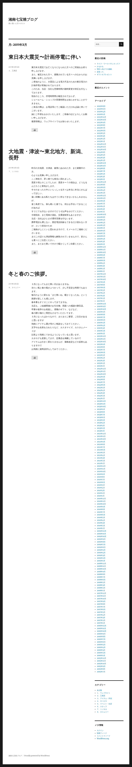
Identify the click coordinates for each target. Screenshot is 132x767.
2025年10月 (101, 120)
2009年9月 (101, 539)
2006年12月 (101, 626)
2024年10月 (101, 149)
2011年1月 (101, 496)
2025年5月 (101, 133)
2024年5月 (101, 155)
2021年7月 (101, 204)
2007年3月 (101, 618)
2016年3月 (101, 328)
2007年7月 (101, 607)
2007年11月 (101, 596)
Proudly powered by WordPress (37, 756)
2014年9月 (101, 377)
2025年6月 (101, 130)
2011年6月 (101, 482)
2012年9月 (101, 442)
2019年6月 (101, 236)
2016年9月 (101, 312)
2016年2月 (101, 331)
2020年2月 (101, 225)
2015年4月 (101, 358)
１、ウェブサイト (103, 693)
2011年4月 (101, 488)
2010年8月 (101, 509)
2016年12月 (101, 304)
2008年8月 (101, 574)
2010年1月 (101, 528)
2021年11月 (101, 198)
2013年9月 (101, 409)
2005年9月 (101, 666)
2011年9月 (101, 474)
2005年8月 (101, 669)
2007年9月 (101, 601)
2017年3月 (101, 296)
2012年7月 (101, 447)
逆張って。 (101, 72)
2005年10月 (101, 664)
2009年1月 (101, 561)
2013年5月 (101, 420)
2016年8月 (101, 314)
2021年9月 (101, 201)
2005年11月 (101, 661)
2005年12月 (101, 658)
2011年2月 (101, 493)
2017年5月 (101, 290)
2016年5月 (101, 323)
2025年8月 (101, 125)
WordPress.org (103, 738)
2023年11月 (101, 166)
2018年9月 (101, 255)
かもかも (100, 66)
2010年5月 (101, 517)
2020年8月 (101, 217)
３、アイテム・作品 (104, 698)
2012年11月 (101, 436)
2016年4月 (101, 325)
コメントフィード (103, 736)
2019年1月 (101, 244)
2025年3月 (101, 136)
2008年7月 (101, 577)
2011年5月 (101, 485)
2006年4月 (101, 647)
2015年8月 (101, 347)
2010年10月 (101, 504)
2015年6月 (101, 352)
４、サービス (102, 701)
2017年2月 (101, 298)
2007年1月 (101, 623)
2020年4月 (101, 222)
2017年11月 (101, 277)
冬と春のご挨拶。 (29, 274)
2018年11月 (101, 250)
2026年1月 (101, 114)
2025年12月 (101, 117)
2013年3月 (101, 425)
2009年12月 (101, 531)
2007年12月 (101, 593)
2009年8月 (101, 542)
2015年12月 (101, 336)
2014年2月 (101, 396)
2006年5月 (101, 645)
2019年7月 (101, 233)
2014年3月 (101, 393)
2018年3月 (101, 266)
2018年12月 (101, 247)
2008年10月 (101, 569)
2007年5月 (101, 612)
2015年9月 (101, 344)
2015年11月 (101, 339)
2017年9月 (101, 282)
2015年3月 (101, 360)
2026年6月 (101, 109)
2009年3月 (101, 555)
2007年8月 (101, 604)
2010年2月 (101, 526)
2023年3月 (101, 176)
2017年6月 (101, 287)
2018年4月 (101, 263)
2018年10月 (101, 252)
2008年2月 (101, 588)
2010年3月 (101, 523)
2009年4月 (101, 553)
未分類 (99, 690)
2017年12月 (101, 274)
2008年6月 (101, 580)
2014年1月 (101, 398)
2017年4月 (101, 293)
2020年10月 (101, 214)
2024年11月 (101, 147)
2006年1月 (101, 655)
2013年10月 (101, 406)
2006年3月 (101, 650)
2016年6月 (101, 320)
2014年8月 (101, 379)
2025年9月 (101, 122)
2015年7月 (101, 350)
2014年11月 (101, 371)
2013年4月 (101, 423)
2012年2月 (101, 461)
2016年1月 (101, 333)
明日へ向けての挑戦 (104, 69)
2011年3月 (101, 490)
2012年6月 (101, 450)
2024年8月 (101, 152)
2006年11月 (101, 628)
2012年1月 (101, 463)
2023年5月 (101, 174)
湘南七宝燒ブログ (23, 19)
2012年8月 (101, 444)
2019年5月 (101, 239)
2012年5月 (101, 452)
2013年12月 (101, 401)
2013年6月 (101, 417)
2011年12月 (101, 466)
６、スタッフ (102, 706)
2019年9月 (101, 231)
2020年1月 (101, 228)
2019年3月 (101, 241)
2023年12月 (101, 163)
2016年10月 (101, 309)
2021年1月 (101, 212)
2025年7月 (101, 128)
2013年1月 (101, 431)
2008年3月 (101, 585)
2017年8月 (101, 285)
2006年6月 (101, 642)
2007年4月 (101, 615)
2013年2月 (101, 428)
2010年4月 (101, 520)
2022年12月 (101, 182)
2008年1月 (101, 590)
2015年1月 (101, 366)
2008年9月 (101, 572)
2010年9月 (101, 507)
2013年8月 (101, 412)
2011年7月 (101, 480)
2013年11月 (101, 404)
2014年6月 (101, 385)
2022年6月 (101, 187)
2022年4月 (101, 190)
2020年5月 (101, 220)
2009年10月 (101, 536)
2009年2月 (101, 558)
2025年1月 (101, 141)
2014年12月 (101, 369)
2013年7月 (101, 415)
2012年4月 (101, 455)
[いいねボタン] (34, 130)
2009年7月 (101, 544)
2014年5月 (101, 388)
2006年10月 (101, 631)
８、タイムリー (14, 287)
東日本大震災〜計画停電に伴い (45, 57)
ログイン (100, 730)
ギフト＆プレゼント (104, 74)
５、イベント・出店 (104, 704)
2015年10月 (101, 342)
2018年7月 (101, 258)
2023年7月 (101, 171)
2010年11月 (101, 501)
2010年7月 (101, 512)
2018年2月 (101, 268)
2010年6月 (101, 515)
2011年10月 (101, 471)
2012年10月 (101, 439)
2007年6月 (101, 609)
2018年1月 (101, 271)
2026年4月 (101, 112)
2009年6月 (101, 547)
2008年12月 (101, 563)
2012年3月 (101, 458)
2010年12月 (101, 498)
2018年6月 (101, 260)
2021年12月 (101, 195)
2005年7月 (101, 672)
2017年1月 (101, 301)
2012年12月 (101, 434)
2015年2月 (101, 363)
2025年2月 (101, 139)
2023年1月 (101, 179)
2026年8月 (101, 106)
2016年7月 (101, 317)
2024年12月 (101, 144)
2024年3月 (101, 158)
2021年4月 (101, 206)
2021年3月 (101, 209)
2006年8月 (101, 636)
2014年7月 (101, 382)
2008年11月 (101, 566)
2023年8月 (101, 168)
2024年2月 (101, 160)
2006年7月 (101, 639)
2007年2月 (101, 620)
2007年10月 (101, 599)
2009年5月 (101, 550)
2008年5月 (101, 582)
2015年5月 (101, 355)
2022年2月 (101, 193)
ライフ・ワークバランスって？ (108, 64)
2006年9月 (101, 634)
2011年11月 (101, 469)
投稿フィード (102, 733)
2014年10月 (101, 374)
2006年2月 (101, 653)
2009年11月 (101, 534)
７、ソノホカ (14, 171)
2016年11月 (101, 306)
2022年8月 (101, 185)
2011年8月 (101, 477)
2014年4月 (101, 390)
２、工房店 (13, 71)
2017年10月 (101, 279)
